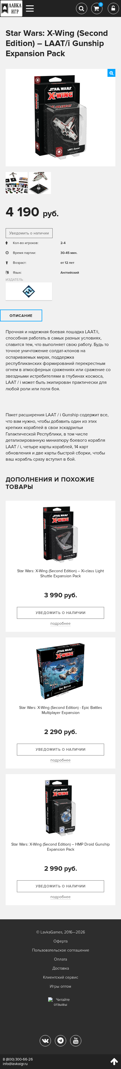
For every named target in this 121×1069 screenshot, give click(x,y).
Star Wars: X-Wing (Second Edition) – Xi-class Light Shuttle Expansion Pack (60, 573)
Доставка (60, 968)
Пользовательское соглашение (60, 950)
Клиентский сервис (60, 977)
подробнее (60, 623)
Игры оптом (60, 986)
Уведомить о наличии (29, 233)
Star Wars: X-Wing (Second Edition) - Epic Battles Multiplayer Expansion (60, 710)
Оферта (60, 941)
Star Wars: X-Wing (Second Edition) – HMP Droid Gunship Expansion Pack (60, 847)
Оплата (60, 959)
